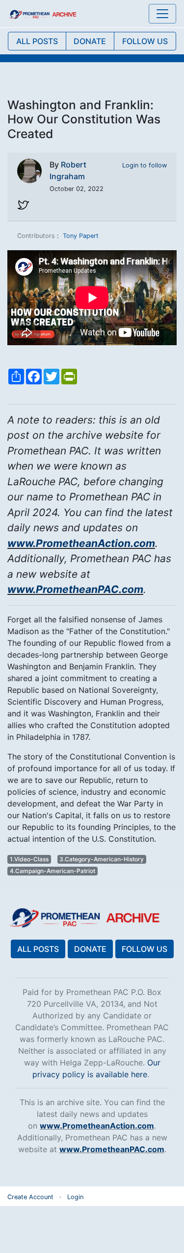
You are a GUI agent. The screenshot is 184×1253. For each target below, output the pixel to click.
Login (75, 1197)
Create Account (30, 1197)
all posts (37, 41)
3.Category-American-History (101, 859)
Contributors (36, 235)
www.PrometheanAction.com (81, 543)
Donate (90, 949)
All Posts (38, 949)
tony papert (81, 235)
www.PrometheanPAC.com (75, 589)
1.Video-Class (29, 859)
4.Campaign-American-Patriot (52, 871)
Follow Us (144, 949)
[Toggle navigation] (162, 14)
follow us (145, 41)
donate (90, 41)
